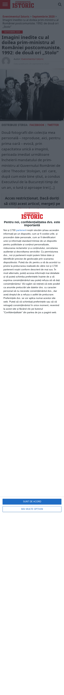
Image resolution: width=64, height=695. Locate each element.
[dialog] (32, 452)
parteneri (21, 230)
